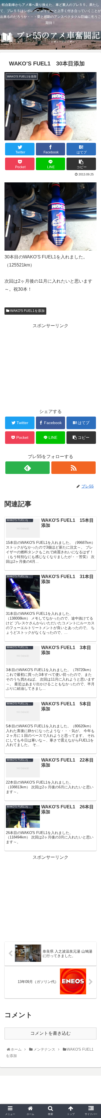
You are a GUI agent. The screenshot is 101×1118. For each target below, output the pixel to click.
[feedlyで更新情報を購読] (27, 467)
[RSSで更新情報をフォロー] (73, 467)
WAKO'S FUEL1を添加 (27, 311)
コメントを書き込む (50, 1033)
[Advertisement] (50, 365)
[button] (91, 707)
